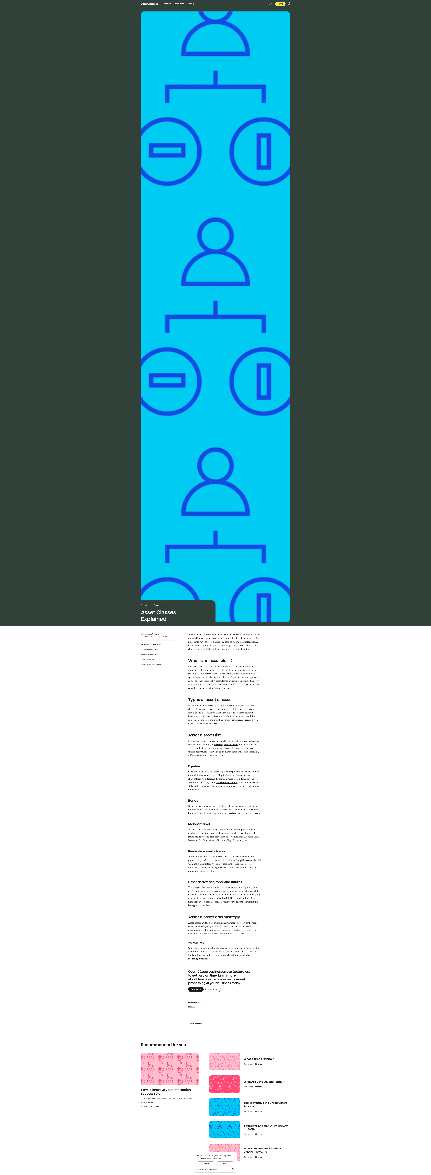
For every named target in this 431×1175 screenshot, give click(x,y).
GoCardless (154, 634)
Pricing (190, 4)
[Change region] (288, 3)
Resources (179, 4)
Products (167, 4)
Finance (157, 605)
